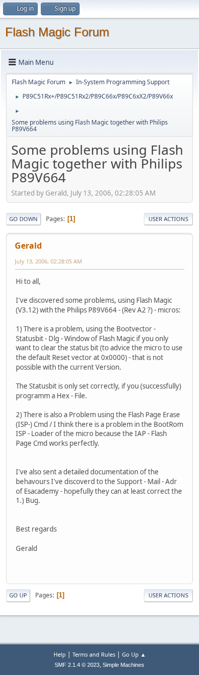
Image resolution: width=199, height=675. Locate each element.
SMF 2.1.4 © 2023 (77, 665)
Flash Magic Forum (57, 32)
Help (60, 654)
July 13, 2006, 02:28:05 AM (48, 261)
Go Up (18, 595)
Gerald (28, 245)
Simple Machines (123, 665)
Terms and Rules (93, 654)
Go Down (23, 219)
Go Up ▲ (134, 654)
